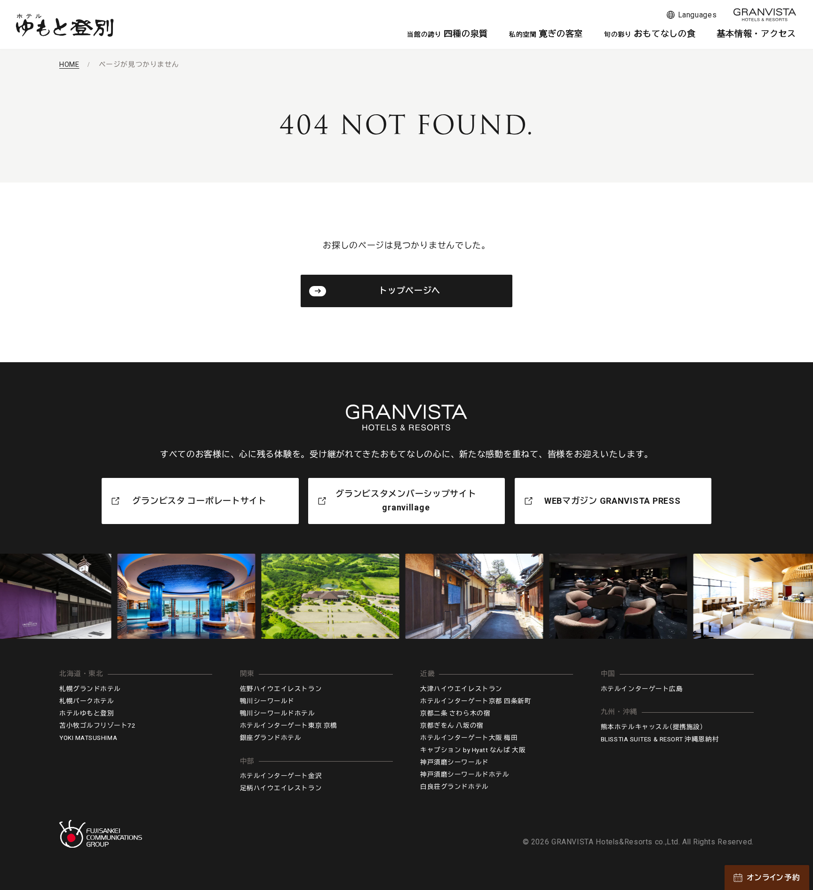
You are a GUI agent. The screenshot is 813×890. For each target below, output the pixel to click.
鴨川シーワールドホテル (277, 713)
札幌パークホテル (86, 701)
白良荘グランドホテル (454, 786)
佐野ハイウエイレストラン (281, 688)
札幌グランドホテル (90, 688)
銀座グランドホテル (271, 737)
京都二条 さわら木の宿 (455, 713)
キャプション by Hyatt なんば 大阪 (473, 750)
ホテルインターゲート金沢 (281, 775)
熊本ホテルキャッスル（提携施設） (652, 727)
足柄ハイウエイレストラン (281, 788)
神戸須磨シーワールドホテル (464, 774)
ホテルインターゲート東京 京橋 (288, 725)
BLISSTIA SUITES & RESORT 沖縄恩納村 (660, 739)
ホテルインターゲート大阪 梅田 (469, 737)
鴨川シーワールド (267, 701)
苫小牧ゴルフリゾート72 (97, 725)
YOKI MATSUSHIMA (88, 737)
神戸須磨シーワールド (454, 762)
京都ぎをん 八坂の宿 (451, 725)
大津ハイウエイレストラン (461, 688)
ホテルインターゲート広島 (642, 688)
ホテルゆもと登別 (86, 713)
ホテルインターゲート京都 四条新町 (475, 701)
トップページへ (409, 290)
